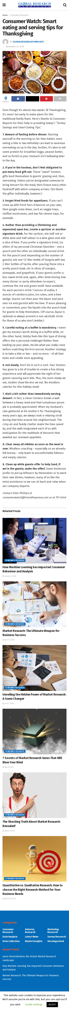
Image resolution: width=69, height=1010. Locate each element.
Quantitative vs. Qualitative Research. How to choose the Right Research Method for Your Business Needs (33, 889)
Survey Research (56, 936)
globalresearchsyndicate (28, 41)
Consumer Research (19, 15)
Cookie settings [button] (33, 1004)
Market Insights (34, 941)
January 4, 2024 (10, 576)
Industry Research (30, 931)
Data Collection (11, 941)
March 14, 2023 (10, 899)
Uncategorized (55, 941)
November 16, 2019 (15, 46)
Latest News (32, 936)
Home (5, 15)
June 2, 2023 (9, 704)
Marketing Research (53, 931)
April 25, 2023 (9, 831)
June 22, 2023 (9, 640)
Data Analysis (10, 936)
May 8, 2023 (8, 767)
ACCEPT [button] (52, 1004)
